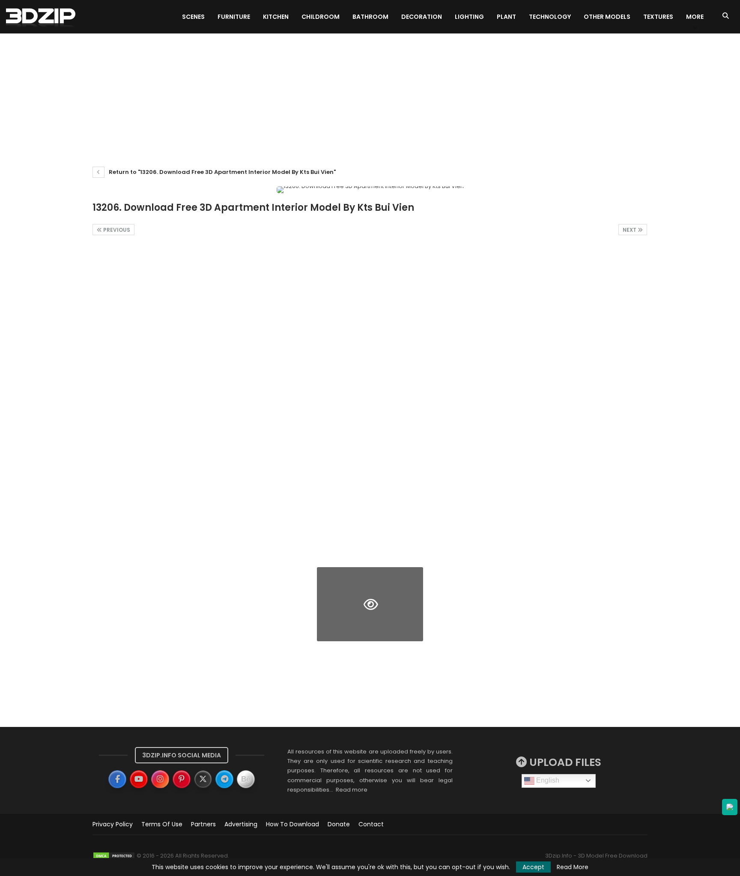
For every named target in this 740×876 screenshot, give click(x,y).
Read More (572, 867)
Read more (351, 790)
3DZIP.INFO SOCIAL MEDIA (181, 755)
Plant (506, 16)
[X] (203, 779)
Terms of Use (161, 824)
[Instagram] (160, 779)
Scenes (193, 16)
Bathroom (370, 16)
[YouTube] (139, 779)
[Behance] (246, 779)
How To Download (292, 824)
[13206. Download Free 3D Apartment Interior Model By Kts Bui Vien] (145, 282)
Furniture (234, 16)
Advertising (240, 824)
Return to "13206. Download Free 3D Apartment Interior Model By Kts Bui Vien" (221, 172)
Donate (339, 824)
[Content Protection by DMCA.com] (113, 856)
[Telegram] (224, 779)
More (695, 16)
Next (630, 229)
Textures (658, 16)
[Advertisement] (370, 98)
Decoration (421, 16)
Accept (533, 867)
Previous (116, 229)
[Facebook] (117, 779)
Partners (203, 824)
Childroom (320, 16)
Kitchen (276, 16)
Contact (371, 824)
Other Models (607, 16)
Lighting (469, 16)
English (546, 780)
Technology (550, 16)
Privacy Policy (112, 824)
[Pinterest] (182, 779)
